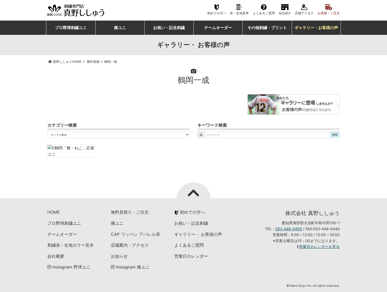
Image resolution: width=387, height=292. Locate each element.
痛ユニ (120, 27)
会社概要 (55, 256)
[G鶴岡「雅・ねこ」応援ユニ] (71, 151)
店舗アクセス (304, 13)
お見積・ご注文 (328, 13)
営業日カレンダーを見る (319, 246)
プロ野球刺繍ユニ (71, 27)
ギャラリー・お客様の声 (316, 27)
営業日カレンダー (191, 256)
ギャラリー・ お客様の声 (198, 234)
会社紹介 (285, 13)
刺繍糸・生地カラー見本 (70, 245)
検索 (335, 134)
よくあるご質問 (264, 13)
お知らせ (119, 256)
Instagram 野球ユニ (70, 267)
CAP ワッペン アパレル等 (135, 234)
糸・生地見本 (239, 13)
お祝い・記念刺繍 (169, 27)
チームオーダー (218, 27)
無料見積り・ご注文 (130, 212)
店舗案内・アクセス (130, 245)
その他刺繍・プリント (267, 27)
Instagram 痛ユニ (132, 267)
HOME (53, 212)
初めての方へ (216, 13)
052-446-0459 (288, 229)
